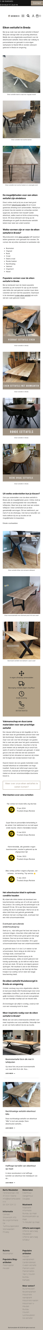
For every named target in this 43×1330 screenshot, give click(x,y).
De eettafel (27, 1318)
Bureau (25, 1309)
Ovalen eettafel (29, 1265)
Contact (37, 3)
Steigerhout (27, 1196)
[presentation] (21, 1042)
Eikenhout (26, 1193)
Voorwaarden (8, 1229)
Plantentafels (28, 1271)
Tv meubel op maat (31, 1222)
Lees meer (10, 1073)
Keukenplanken (29, 1292)
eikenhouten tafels (19, 205)
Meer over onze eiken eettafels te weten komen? (21, 785)
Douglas (26, 1199)
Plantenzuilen (28, 1268)
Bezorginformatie (10, 1220)
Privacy (6, 1232)
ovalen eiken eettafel (23, 295)
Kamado (26, 1280)
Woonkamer (8, 1253)
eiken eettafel (24, 237)
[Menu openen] (23, 16)
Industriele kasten (30, 1300)
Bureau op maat (29, 1213)
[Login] (33, 15)
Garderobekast (29, 1262)
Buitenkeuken (28, 1289)
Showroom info (9, 1217)
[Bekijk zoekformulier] (28, 15)
